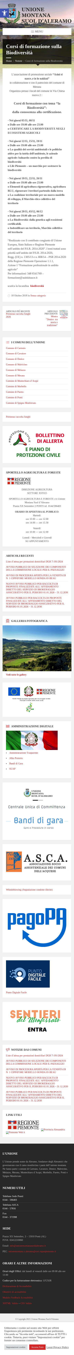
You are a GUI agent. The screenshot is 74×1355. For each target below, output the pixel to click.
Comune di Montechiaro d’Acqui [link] (22, 381)
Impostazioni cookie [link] (15, 1347)
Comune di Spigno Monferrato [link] (21, 403)
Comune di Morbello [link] (16, 386)
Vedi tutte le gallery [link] (16, 674)
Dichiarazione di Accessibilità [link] (17, 1286)
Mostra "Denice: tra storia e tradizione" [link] (52, 320)
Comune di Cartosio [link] (15, 348)
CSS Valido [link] (26, 1303)
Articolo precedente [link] (51, 312)
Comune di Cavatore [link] (16, 353)
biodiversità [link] (37, 285)
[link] (4, 13)
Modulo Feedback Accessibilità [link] (18, 1297)
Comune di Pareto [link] (15, 392)
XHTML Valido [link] (10, 1303)
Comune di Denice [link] (15, 359)
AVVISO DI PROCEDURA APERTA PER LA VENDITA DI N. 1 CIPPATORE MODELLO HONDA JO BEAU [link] (36, 577)
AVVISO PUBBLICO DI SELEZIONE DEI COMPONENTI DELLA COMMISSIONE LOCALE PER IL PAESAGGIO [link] (36, 568)
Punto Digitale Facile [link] (16, 992)
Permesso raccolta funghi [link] (18, 417)
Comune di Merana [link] (15, 375)
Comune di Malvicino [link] (16, 364)
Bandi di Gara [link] (16, 763)
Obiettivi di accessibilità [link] (14, 1292)
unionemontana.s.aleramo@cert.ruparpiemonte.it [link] (32, 1251)
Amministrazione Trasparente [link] (23, 753)
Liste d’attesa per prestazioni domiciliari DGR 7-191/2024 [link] (34, 561)
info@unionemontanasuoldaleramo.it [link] (28, 1245)
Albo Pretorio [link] (16, 758)
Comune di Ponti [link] (14, 397)
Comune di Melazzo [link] (15, 370)
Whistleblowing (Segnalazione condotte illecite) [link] (29, 889)
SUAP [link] (12, 769)
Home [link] (9, 61)
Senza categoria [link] (38, 295)
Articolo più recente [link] (18, 311)
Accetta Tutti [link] (37, 1347)
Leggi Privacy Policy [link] (57, 1347)
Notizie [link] (18, 61)
